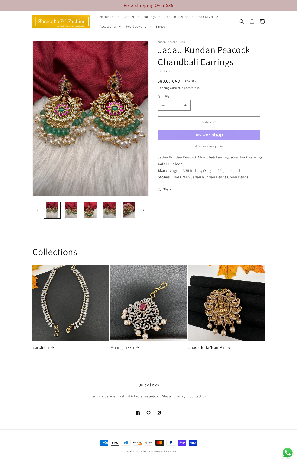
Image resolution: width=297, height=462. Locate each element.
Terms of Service (103, 396)
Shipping (164, 88)
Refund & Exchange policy (138, 396)
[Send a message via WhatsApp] (288, 453)
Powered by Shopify (165, 451)
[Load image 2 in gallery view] (71, 210)
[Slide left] (37, 210)
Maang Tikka (122, 347)
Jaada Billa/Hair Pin (207, 347)
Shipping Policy (173, 396)
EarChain (40, 347)
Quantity (163, 96)
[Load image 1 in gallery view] (52, 210)
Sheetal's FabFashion (141, 451)
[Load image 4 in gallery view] (109, 210)
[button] (109, 17)
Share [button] (167, 189)
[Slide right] (143, 210)
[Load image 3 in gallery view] (90, 210)
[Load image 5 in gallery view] (128, 210)
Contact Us (198, 396)
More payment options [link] (209, 146)
